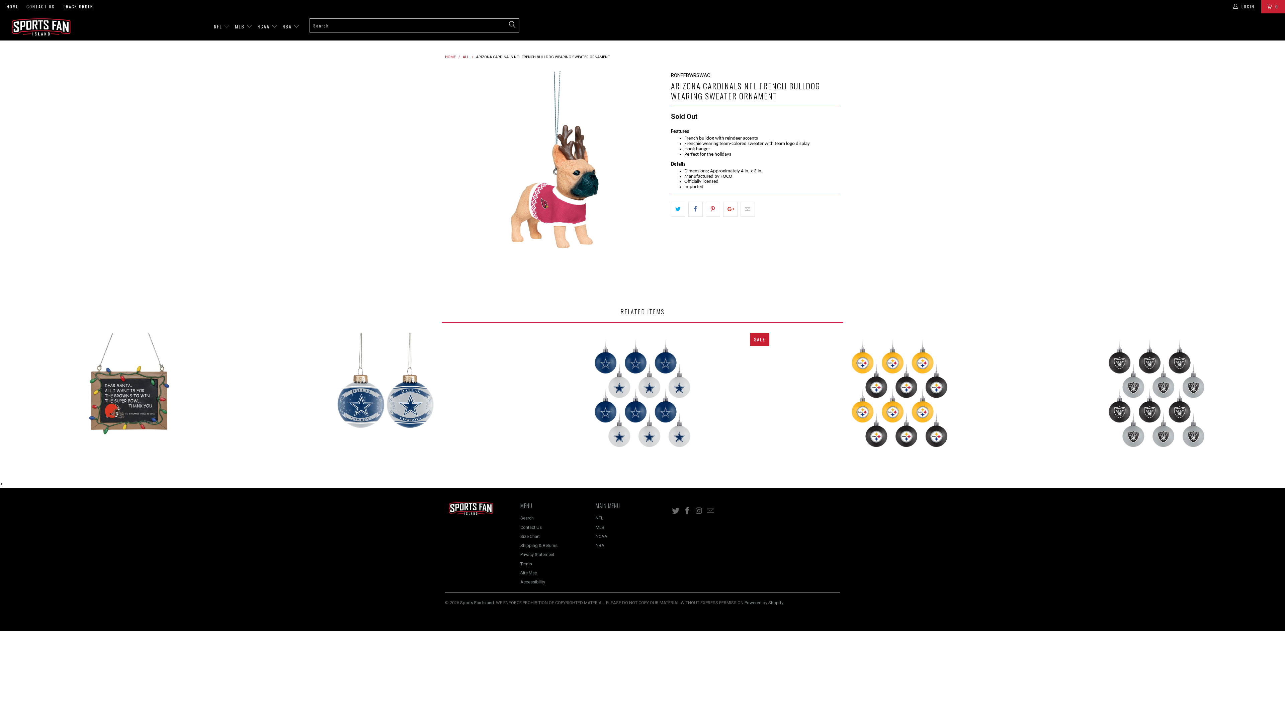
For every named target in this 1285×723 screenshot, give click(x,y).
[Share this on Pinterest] (713, 209)
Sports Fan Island (477, 602)
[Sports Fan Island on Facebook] (688, 511)
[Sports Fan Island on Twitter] (676, 511)
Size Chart (530, 536)
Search (527, 517)
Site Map (528, 572)
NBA (287, 26)
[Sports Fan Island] (106, 27)
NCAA (264, 26)
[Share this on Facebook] (695, 209)
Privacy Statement (537, 554)
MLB (240, 26)
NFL (219, 26)
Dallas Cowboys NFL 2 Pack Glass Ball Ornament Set (385, 400)
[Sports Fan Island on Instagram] (699, 511)
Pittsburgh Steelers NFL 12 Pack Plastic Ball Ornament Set (899, 400)
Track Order (78, 6)
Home (12, 6)
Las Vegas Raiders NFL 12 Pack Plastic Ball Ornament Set (1156, 400)
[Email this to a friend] (748, 209)
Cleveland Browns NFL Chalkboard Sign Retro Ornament (128, 400)
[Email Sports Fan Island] (711, 511)
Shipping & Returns (539, 545)
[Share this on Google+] (730, 209)
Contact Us (40, 6)
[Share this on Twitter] (678, 209)
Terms (526, 563)
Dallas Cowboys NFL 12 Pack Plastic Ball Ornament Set (642, 400)
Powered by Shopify (764, 602)
